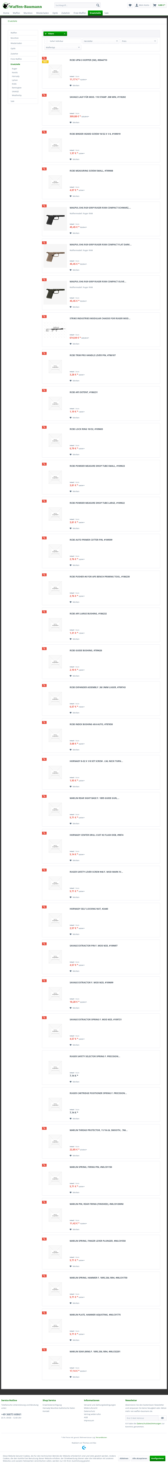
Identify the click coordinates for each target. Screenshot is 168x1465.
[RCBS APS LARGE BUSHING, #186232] (55, 625)
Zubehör (14, 53)
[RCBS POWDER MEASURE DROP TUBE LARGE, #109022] (55, 514)
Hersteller (88, 41)
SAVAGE (15, 91)
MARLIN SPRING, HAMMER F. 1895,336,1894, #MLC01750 (98, 1277)
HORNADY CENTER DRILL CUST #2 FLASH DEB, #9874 (96, 835)
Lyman (15, 80)
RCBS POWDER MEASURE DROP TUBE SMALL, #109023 (97, 466)
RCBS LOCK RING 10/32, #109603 (86, 429)
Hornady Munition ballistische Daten (59, 1408)
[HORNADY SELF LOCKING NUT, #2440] (55, 920)
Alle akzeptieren (139, 1458)
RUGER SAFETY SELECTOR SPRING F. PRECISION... (95, 1056)
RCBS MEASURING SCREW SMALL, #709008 (91, 170)
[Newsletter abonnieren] (162, 1418)
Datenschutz (89, 1411)
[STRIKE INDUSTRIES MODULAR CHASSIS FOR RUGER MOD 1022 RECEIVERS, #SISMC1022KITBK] (55, 329)
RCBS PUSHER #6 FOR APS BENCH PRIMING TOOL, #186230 (100, 576)
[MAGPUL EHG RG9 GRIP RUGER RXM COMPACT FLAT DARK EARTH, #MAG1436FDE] (55, 256)
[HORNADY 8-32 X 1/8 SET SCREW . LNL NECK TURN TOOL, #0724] (55, 772)
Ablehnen (124, 1458)
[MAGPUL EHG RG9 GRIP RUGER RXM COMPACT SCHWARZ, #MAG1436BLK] (55, 219)
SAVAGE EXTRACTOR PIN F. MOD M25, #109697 (93, 945)
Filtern (51, 33)
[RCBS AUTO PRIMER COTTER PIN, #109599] (55, 551)
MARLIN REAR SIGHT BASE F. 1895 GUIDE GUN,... (94, 798)
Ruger (14, 68)
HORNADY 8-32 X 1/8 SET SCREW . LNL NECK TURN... (96, 761)
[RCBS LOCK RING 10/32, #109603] (55, 440)
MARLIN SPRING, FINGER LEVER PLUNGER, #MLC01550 (98, 1241)
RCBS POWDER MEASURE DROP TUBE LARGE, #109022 (97, 503)
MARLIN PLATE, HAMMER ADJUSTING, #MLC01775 (95, 1314)
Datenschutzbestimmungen (149, 1423)
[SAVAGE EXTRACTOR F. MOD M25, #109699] (55, 994)
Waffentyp (50, 47)
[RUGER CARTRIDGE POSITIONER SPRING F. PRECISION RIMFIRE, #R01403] (55, 1104)
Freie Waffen (16, 59)
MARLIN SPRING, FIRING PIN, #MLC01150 (91, 1167)
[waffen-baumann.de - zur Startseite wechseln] (22, 6)
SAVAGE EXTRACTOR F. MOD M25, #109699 (91, 982)
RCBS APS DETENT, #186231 (84, 392)
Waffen (14, 32)
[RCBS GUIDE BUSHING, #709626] (55, 661)
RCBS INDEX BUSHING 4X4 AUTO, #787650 (91, 724)
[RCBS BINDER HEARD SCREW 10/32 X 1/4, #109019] (55, 145)
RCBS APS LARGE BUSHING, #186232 (88, 613)
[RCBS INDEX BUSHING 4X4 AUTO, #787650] (55, 735)
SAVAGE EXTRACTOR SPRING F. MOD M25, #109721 (96, 1019)
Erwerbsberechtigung (52, 1405)
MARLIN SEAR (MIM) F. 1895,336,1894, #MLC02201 (95, 1351)
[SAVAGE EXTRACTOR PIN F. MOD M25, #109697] (55, 957)
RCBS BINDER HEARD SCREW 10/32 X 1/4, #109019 (95, 134)
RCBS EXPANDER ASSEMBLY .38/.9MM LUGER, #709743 (98, 687)
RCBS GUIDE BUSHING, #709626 (86, 650)
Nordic (15, 72)
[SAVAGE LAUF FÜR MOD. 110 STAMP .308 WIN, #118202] (55, 108)
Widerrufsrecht (90, 1408)
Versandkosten (101, 1437)
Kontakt (46, 1411)
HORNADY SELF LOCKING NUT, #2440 (89, 909)
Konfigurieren (157, 1458)
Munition (15, 38)
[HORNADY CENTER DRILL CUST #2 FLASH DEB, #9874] (55, 846)
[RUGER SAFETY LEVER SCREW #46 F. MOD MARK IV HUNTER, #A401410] (55, 883)
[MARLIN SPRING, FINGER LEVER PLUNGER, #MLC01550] (55, 1252)
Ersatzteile (15, 64)
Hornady (15, 76)
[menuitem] (77, 6)
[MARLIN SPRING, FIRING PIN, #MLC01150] (55, 1178)
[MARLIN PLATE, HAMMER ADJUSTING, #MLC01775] (55, 1326)
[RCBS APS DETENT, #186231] (55, 403)
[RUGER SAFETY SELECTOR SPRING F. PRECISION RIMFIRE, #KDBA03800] (55, 1067)
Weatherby (17, 95)
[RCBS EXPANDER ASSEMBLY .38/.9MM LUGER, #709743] (55, 698)
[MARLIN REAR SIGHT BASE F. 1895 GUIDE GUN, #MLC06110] (55, 809)
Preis (124, 41)
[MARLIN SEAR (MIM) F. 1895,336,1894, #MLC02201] (55, 1363)
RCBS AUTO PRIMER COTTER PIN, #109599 (91, 539)
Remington (17, 87)
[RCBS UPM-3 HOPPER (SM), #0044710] (55, 71)
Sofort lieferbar (56, 41)
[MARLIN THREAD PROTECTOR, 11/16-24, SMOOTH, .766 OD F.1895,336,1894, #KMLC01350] (55, 1141)
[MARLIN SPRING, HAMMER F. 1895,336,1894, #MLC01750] (55, 1289)
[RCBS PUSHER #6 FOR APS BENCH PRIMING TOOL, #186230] (55, 588)
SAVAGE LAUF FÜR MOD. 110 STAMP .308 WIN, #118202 (98, 97)
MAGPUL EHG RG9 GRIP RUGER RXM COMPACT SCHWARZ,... (100, 207)
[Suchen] (98, 5)
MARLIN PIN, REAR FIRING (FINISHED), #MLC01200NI (97, 1204)
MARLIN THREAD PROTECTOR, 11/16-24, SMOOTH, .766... (99, 1130)
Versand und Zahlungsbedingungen (100, 1405)
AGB (86, 1417)
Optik (13, 48)
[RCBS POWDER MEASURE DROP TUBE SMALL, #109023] (55, 477)
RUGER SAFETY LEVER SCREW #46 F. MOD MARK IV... (96, 872)
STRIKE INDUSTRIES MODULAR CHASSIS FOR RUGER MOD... (100, 318)
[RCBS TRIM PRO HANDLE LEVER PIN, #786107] (55, 366)
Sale (12, 101)
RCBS (14, 84)
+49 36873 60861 (11, 1414)
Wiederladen (16, 43)
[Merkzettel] (130, 5)
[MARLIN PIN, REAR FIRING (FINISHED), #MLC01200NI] (55, 1215)
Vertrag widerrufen (92, 1414)
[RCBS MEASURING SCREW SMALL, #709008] (55, 182)
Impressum (89, 1420)
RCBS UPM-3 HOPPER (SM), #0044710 (88, 60)
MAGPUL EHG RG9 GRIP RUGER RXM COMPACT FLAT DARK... (101, 244)
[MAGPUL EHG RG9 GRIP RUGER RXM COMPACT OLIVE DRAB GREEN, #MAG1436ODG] (55, 293)
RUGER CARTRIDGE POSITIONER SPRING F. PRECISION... (98, 1093)
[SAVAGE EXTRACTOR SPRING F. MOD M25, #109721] (55, 1031)
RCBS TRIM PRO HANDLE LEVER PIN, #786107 (93, 355)
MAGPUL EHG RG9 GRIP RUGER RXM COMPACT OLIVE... (98, 281)
